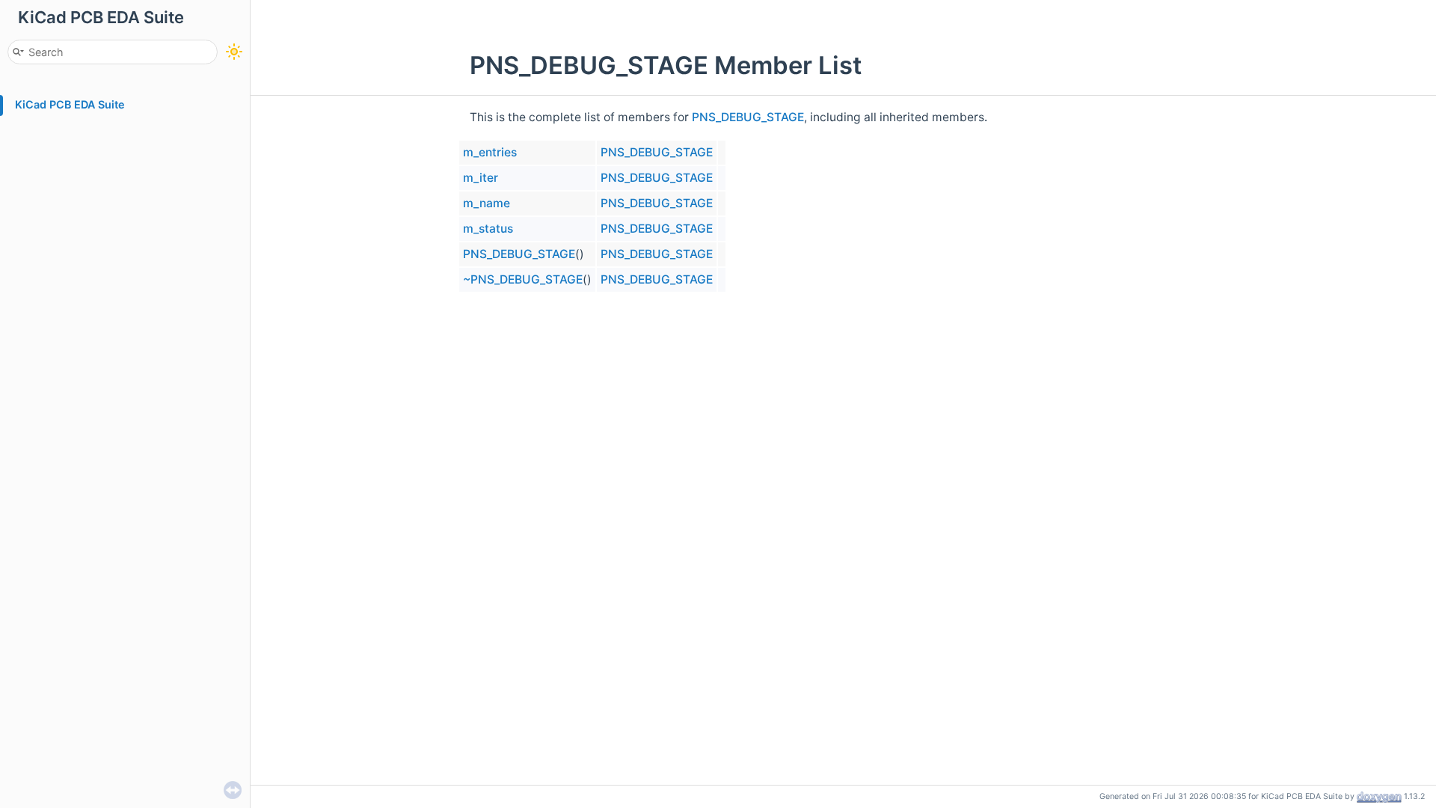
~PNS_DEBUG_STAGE (523, 279)
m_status (488, 228)
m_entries (490, 152)
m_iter (480, 178)
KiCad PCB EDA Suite (70, 104)
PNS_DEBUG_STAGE (748, 117)
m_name (486, 203)
